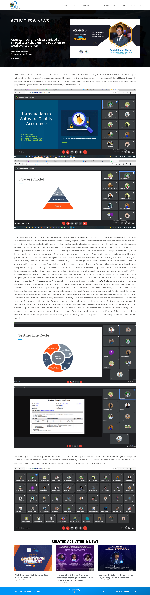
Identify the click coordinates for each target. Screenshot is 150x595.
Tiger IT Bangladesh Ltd (66, 81)
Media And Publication (89, 237)
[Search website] (140, 5)
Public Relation (104, 281)
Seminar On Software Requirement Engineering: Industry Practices (116, 576)
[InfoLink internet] (74, 592)
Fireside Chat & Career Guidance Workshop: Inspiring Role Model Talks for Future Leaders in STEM (75, 578)
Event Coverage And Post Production (30, 281)
